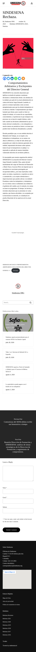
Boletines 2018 (7, 628)
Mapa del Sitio (7, 598)
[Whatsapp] (15, 78)
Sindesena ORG (10, 21)
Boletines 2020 (7, 622)
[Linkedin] (12, 78)
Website (5, 507)
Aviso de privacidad (8, 601)
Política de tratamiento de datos (11, 604)
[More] (23, 78)
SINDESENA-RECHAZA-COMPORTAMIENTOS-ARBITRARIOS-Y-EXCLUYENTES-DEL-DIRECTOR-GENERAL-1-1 (17, 267)
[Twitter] (8, 78)
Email (5, 497)
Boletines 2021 (7, 618)
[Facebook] (4, 78)
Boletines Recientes (8, 615)
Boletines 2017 (7, 631)
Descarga (15, 270)
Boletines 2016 (7, 635)
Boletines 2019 (7, 625)
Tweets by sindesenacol (10, 645)
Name (5, 488)
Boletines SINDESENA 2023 (19, 24)
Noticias (5, 26)
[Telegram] (19, 78)
